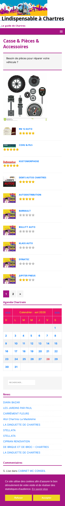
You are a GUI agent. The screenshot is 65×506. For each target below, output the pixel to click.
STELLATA (9, 430)
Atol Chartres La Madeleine (19, 419)
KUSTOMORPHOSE (29, 161)
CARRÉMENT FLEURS (16, 413)
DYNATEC (24, 259)
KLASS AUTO (26, 243)
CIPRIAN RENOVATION (16, 441)
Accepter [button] (46, 497)
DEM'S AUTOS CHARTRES (32, 177)
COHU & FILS (25, 144)
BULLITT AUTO (27, 226)
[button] (60, 31)
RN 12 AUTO (25, 128)
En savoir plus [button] (40, 489)
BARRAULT (25, 210)
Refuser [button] (18, 497)
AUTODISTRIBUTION (30, 194)
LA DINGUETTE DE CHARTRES (21, 424)
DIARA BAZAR (11, 402)
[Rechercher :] (21, 382)
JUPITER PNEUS (27, 275)
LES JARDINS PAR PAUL (17, 408)
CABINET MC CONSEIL (32, 470)
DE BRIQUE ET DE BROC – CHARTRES (26, 447)
